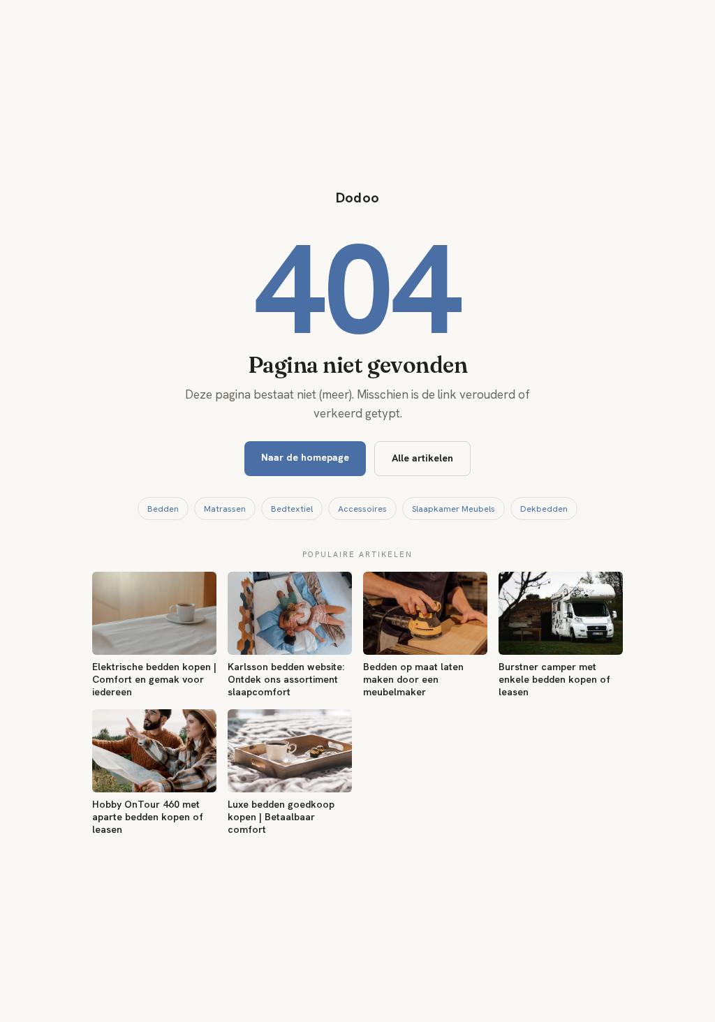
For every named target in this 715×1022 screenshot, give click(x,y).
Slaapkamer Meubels (453, 508)
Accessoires (362, 508)
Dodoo (358, 197)
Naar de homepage (305, 457)
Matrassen (225, 508)
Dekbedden (544, 508)
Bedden (163, 508)
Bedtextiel (292, 508)
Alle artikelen (422, 458)
